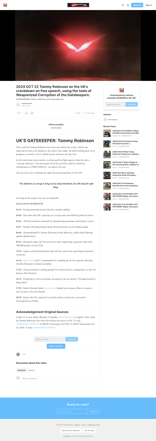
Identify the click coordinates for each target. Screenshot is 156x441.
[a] (107, 133)
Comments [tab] (21, 370)
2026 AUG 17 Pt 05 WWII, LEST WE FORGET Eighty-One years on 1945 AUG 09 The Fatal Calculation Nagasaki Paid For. (125, 205)
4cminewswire (27, 103)
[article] (121, 133)
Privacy (77, 425)
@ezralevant (50, 288)
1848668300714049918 (27, 324)
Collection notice (93, 425)
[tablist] (26, 370)
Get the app (89, 430)
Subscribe (137, 5)
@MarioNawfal (65, 317)
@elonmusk (28, 260)
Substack (66, 436)
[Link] (13, 140)
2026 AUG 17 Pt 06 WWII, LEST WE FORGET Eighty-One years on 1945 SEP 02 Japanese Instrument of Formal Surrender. (125, 195)
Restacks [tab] (31, 370)
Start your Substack (72, 430)
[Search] (123, 5)
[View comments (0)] (146, 47)
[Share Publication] (128, 5)
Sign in (149, 5)
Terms (83, 425)
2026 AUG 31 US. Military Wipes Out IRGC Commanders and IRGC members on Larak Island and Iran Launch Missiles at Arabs (126, 132)
